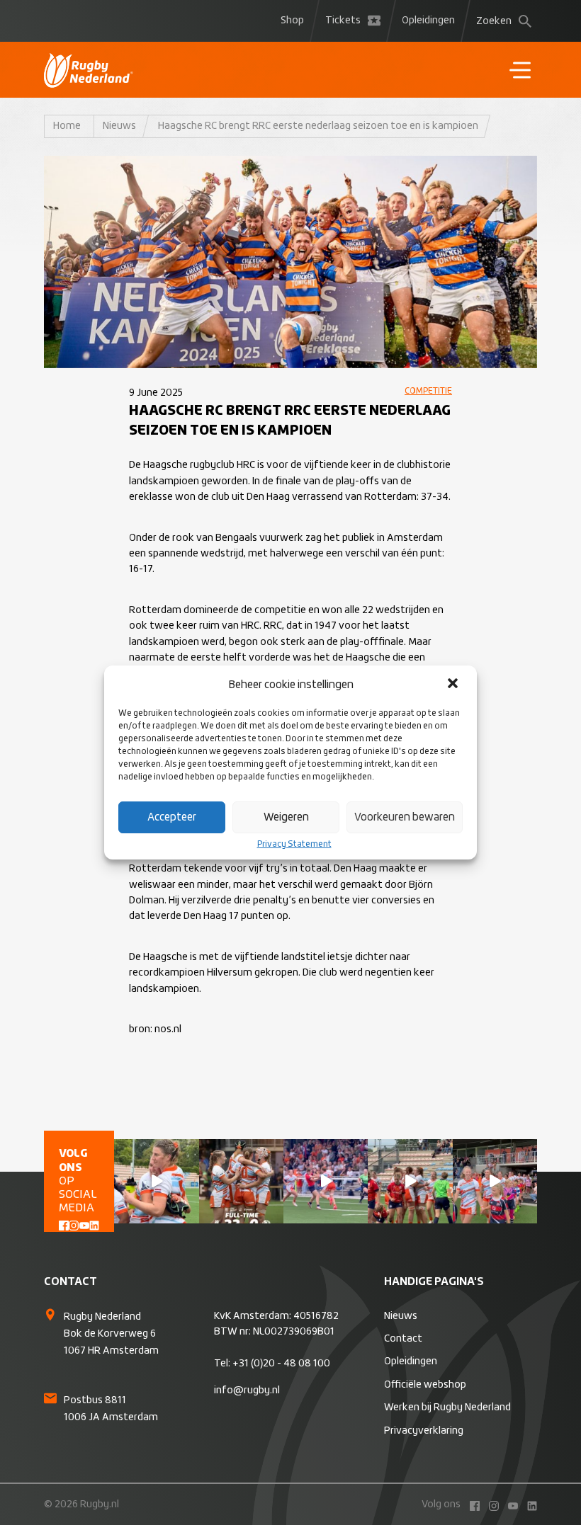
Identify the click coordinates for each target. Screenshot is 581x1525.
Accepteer (171, 817)
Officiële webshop (425, 1385)
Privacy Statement (294, 844)
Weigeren (286, 817)
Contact (403, 1339)
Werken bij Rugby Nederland (447, 1407)
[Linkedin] (94, 1224)
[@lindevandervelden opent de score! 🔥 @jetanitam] (410, 1181)
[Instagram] (74, 1224)
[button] (454, 684)
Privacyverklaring (423, 1431)
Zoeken (494, 21)
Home (67, 126)
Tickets (343, 20)
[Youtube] (84, 1224)
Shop (292, 20)
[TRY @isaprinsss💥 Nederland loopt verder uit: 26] (325, 1181)
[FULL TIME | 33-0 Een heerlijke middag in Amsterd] (241, 1181)
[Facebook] (64, 1224)
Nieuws (119, 126)
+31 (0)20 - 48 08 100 (281, 1364)
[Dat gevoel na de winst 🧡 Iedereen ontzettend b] (156, 1181)
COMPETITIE (428, 391)
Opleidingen (428, 20)
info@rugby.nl (247, 1390)
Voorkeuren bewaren (404, 817)
